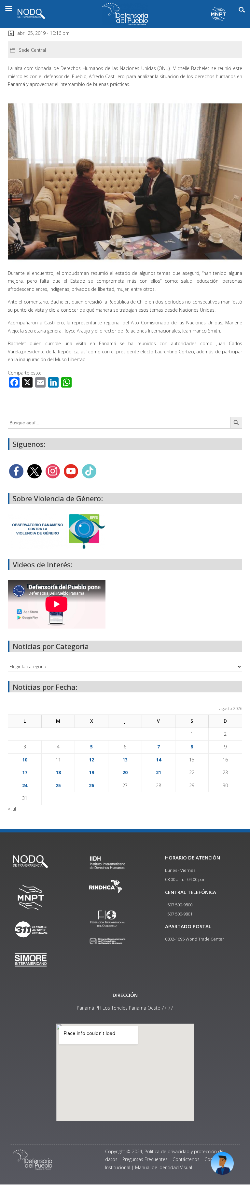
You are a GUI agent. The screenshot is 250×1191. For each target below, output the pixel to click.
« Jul (12, 809)
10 (24, 760)
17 (24, 772)
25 (58, 785)
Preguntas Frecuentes (145, 1159)
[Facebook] (16, 470)
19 (91, 772)
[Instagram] (53, 470)
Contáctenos (186, 1159)
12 (91, 760)
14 (158, 760)
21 (158, 772)
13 (125, 760)
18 (58, 772)
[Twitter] (34, 470)
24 (24, 785)
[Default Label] (71, 470)
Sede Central (32, 50)
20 (125, 772)
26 (91, 785)
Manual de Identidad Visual (163, 1167)
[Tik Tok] (89, 470)
